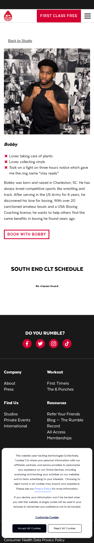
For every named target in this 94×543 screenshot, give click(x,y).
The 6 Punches (60, 389)
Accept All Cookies (29, 528)
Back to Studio (20, 41)
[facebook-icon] (27, 343)
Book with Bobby (26, 234)
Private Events (17, 420)
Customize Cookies (47, 517)
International (15, 426)
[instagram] (53, 343)
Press (9, 389)
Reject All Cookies (64, 528)
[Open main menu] (87, 15)
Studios (11, 414)
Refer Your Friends (63, 414)
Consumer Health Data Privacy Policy (34, 540)
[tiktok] (67, 343)
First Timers (58, 383)
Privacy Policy (42, 488)
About (9, 383)
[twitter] (40, 343)
